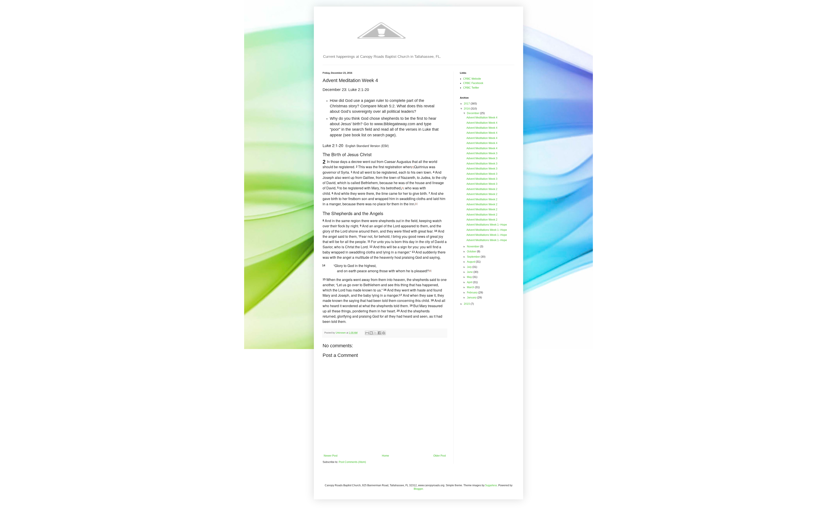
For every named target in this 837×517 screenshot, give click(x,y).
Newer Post (330, 455)
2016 (467, 108)
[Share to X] (375, 333)
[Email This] (367, 333)
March (471, 287)
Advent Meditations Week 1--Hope (486, 224)
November (473, 246)
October (472, 251)
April (470, 282)
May (470, 277)
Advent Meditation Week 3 (481, 153)
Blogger (418, 488)
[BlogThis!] (371, 333)
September (474, 256)
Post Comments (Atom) (352, 462)
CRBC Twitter (471, 87)
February (472, 292)
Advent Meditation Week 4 (481, 117)
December (473, 113)
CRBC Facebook (473, 83)
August (471, 261)
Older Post (439, 455)
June (470, 272)
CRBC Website (472, 78)
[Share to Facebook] (379, 333)
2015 (467, 303)
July (469, 267)
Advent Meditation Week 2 (481, 189)
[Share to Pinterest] (383, 333)
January (472, 297)
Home (385, 455)
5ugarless (491, 485)
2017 (467, 103)
